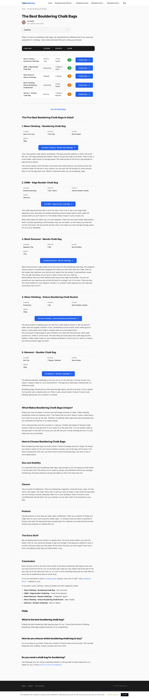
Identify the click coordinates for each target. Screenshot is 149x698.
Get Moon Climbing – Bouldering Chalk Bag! (57, 147)
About (24, 686)
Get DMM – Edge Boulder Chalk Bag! (57, 204)
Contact (30, 686)
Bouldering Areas (113, 3)
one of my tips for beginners (51, 665)
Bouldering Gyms (97, 3)
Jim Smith (30, 21)
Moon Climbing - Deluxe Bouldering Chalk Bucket (30, 85)
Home (50, 3)
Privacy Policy (39, 686)
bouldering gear (50, 579)
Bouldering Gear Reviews (63, 3)
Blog (124, 3)
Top (28, 3)
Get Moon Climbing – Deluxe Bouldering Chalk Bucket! (57, 318)
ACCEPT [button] (124, 694)
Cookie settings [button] (112, 695)
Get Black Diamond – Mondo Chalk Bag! (57, 260)
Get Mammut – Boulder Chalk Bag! (57, 374)
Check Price (83, 60)
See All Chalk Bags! (58, 109)
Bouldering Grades (82, 3)
